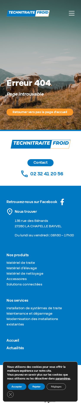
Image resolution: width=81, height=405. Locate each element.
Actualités (15, 348)
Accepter (16, 386)
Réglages (56, 386)
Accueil (12, 340)
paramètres (63, 379)
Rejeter (36, 386)
